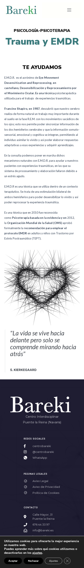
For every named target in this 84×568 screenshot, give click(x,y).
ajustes (37, 553)
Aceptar (13, 561)
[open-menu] (69, 10)
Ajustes (53, 561)
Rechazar (33, 561)
